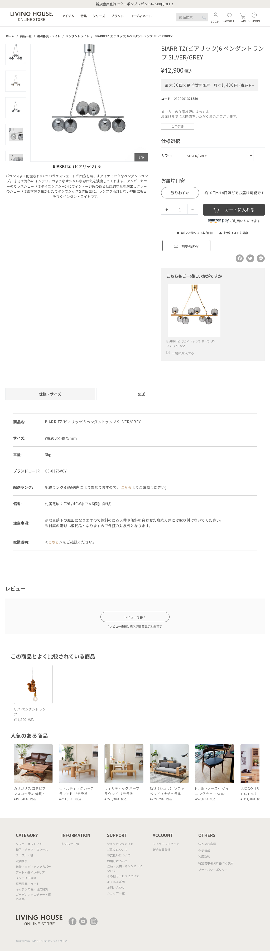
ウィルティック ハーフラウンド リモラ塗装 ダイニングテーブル (76, 791)
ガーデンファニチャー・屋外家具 (33, 896)
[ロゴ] (32, 15)
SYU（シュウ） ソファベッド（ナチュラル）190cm (167, 791)
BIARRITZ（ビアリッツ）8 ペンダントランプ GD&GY (204, 341)
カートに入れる (239, 209)
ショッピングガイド (120, 844)
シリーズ (99, 15)
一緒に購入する (183, 353)
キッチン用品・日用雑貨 (32, 889)
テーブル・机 (24, 855)
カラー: (166, 155)
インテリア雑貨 (26, 878)
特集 (83, 15)
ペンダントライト (77, 36)
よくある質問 (116, 882)
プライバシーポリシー (213, 870)
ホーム (10, 36)
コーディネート (141, 15)
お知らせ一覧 (70, 844)
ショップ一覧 (116, 893)
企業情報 (204, 850)
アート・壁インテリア (30, 872)
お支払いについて (119, 855)
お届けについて (117, 861)
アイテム (68, 15)
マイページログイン (166, 844)
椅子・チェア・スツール (32, 849)
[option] (89, 102)
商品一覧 (26, 36)
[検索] (204, 17)
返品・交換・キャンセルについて (124, 868)
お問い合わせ (116, 887)
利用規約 (204, 856)
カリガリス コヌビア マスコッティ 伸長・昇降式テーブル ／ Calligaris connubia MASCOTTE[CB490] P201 (30, 791)
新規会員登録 (161, 849)
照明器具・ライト (48, 36)
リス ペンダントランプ (30, 712)
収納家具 (22, 861)
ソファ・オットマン (29, 844)
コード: (166, 98)
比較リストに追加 (236, 232)
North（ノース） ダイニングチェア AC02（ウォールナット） (212, 791)
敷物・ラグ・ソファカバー (33, 866)
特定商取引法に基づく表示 (216, 863)
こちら (126, 487)
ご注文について (117, 849)
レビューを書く (135, 617)
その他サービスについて (123, 876)
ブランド (117, 15)
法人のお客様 (207, 844)
